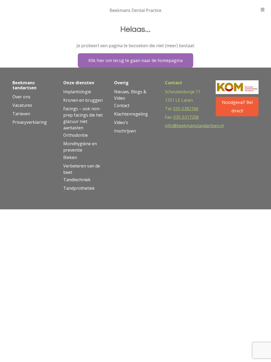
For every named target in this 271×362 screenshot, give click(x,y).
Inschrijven (125, 131)
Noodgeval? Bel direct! (237, 106)
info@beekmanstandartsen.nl (194, 126)
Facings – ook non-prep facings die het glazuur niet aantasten (83, 118)
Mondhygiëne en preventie (80, 147)
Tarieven (21, 114)
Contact (121, 105)
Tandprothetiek (79, 188)
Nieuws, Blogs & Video (130, 95)
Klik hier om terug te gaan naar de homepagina (135, 60)
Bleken (70, 157)
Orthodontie (75, 135)
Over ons (21, 97)
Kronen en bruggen (83, 100)
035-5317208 (186, 117)
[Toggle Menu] (262, 9)
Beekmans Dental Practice (135, 10)
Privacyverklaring (29, 122)
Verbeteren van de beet (81, 169)
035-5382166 (185, 109)
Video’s (121, 122)
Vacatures (22, 105)
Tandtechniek (77, 180)
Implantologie (77, 92)
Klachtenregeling (131, 114)
